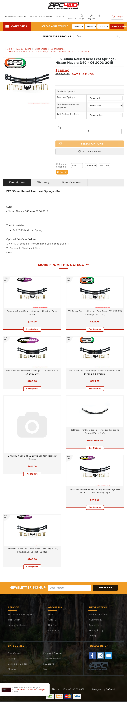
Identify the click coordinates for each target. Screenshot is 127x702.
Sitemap (92, 635)
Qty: (60, 127)
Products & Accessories (15, 16)
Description (17, 182)
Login (81, 19)
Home (51, 614)
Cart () (119, 17)
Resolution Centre (17, 625)
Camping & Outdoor (18, 664)
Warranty (43, 182)
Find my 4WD (118, 26)
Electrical (12, 669)
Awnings (12, 658)
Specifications (71, 182)
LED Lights (48, 664)
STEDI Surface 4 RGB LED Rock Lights (29, 690)
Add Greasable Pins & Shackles (68, 106)
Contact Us (59, 16)
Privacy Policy (95, 620)
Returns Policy (95, 625)
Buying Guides (45, 16)
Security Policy (95, 630)
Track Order (14, 620)
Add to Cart (32, 474)
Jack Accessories (52, 658)
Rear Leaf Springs (66, 97)
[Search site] (118, 36)
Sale (45, 669)
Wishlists (72, 18)
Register (91, 19)
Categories (19, 26)
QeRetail (110, 689)
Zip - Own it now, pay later (21, 614)
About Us (33, 16)
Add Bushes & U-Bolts (68, 114)
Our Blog (52, 625)
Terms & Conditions (98, 614)
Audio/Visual (14, 653)
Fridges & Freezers (53, 653)
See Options (32, 329)
